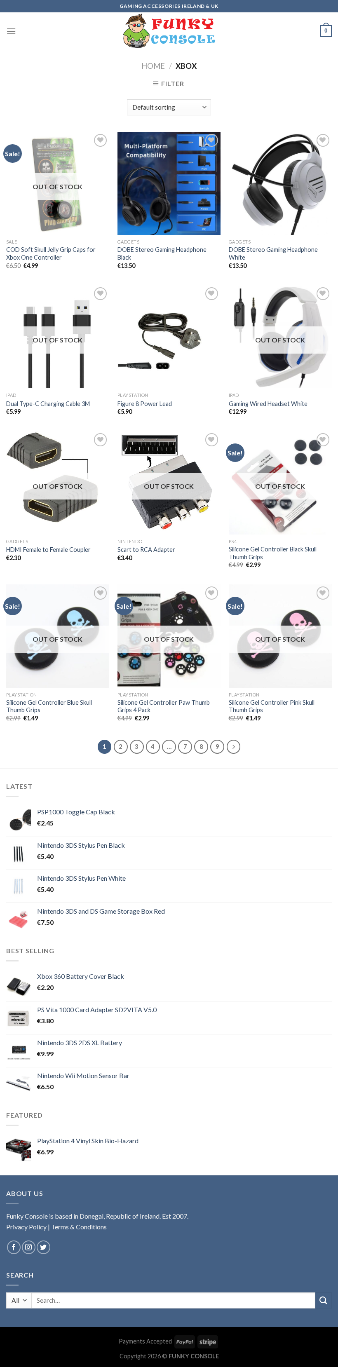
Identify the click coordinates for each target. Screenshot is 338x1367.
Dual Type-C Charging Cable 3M (48, 403)
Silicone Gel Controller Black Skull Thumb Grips (273, 553)
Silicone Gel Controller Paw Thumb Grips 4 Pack (163, 706)
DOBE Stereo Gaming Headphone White (273, 253)
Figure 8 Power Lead (144, 403)
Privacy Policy (26, 1227)
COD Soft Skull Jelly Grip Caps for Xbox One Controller (51, 253)
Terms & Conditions (79, 1227)
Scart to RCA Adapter (146, 549)
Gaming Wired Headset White (268, 403)
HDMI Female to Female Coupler (48, 549)
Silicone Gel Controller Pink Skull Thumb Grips (272, 706)
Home (153, 65)
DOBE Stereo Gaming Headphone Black (162, 253)
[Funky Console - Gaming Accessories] (169, 31)
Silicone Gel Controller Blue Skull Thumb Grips (49, 706)
